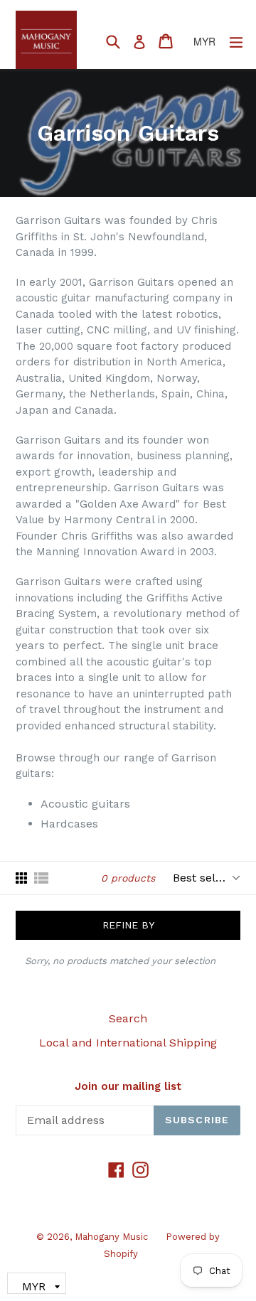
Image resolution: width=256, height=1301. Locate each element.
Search (128, 1018)
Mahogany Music (111, 1236)
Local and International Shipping (128, 1042)
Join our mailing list (128, 1086)
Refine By (128, 925)
